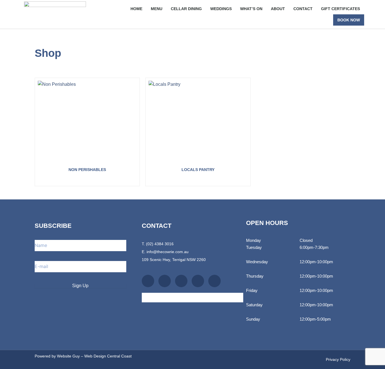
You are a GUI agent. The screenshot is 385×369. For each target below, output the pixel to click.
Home (136, 8)
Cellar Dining (186, 8)
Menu (156, 8)
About (278, 8)
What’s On (251, 8)
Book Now (348, 20)
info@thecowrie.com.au (168, 251)
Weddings (221, 8)
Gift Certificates (340, 8)
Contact (303, 8)
